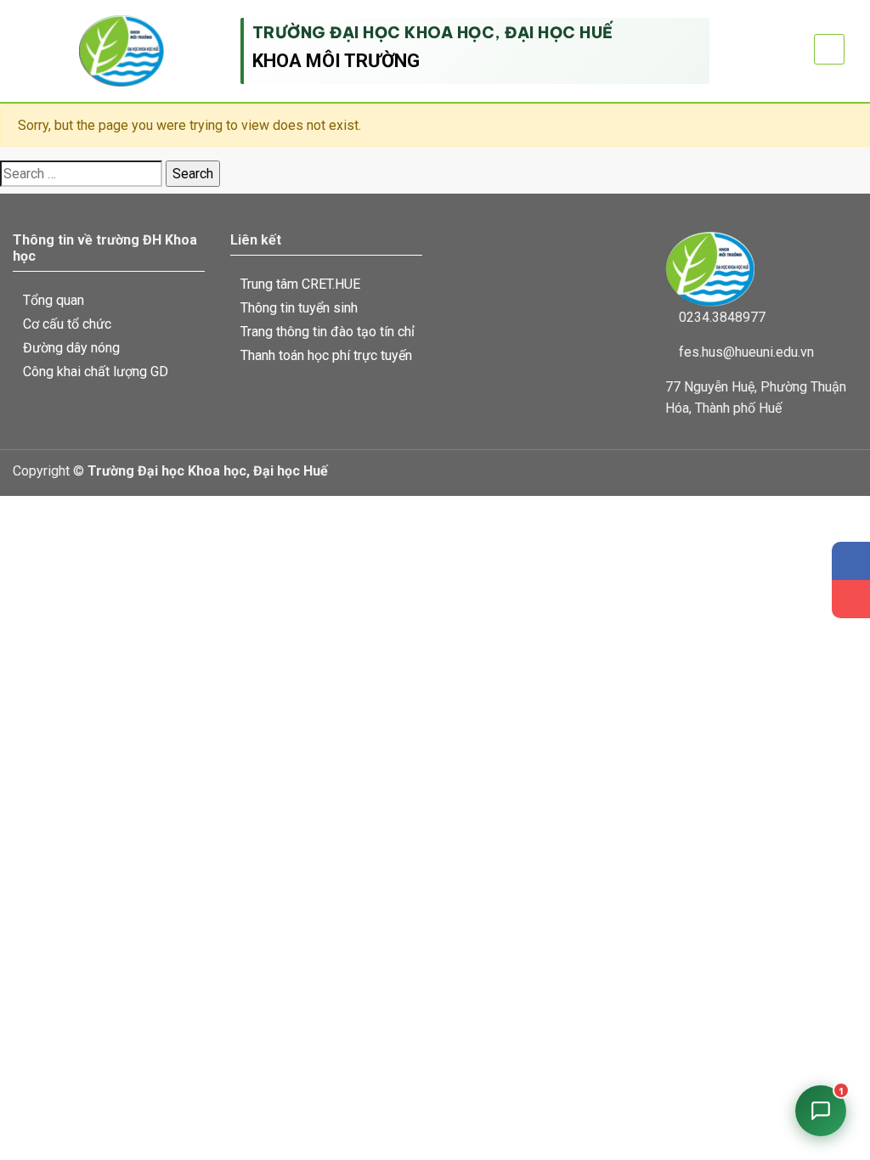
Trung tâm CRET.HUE (300, 284)
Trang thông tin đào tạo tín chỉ (327, 332)
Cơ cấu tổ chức (67, 324)
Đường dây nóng (71, 348)
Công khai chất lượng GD (95, 371)
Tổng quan (53, 300)
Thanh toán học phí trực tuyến (326, 355)
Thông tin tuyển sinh (299, 308)
